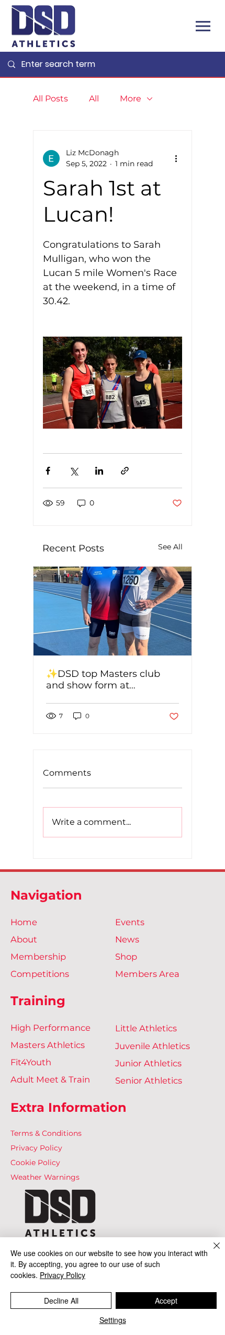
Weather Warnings (45, 1177)
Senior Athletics (148, 1080)
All (94, 98)
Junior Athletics (148, 1063)
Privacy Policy (36, 1148)
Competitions (39, 974)
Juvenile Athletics (152, 1046)
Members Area (147, 974)
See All (170, 546)
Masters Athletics (47, 1045)
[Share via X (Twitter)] (73, 471)
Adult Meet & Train (50, 1079)
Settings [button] (112, 1320)
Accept (166, 1300)
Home (23, 922)
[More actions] (176, 158)
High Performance (50, 1027)
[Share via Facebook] (48, 471)
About (23, 939)
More (130, 98)
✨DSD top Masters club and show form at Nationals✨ (103, 679)
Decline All (61, 1300)
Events (129, 922)
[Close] (210, 1251)
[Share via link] (125, 471)
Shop (126, 956)
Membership (38, 956)
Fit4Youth (30, 1062)
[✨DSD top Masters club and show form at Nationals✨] (112, 611)
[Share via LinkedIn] (99, 471)
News (127, 939)
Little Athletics (146, 1028)
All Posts (50, 98)
